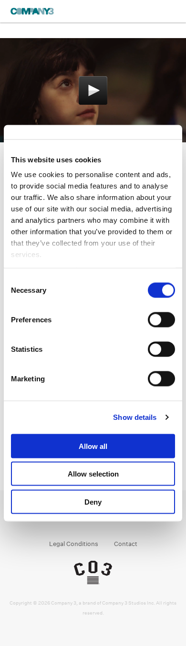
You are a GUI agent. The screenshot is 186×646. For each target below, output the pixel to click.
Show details (134, 417)
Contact (125, 544)
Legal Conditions (73, 544)
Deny (93, 501)
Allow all (93, 446)
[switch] (161, 319)
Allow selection (93, 474)
